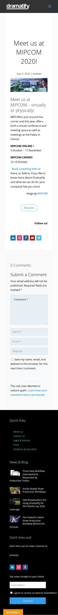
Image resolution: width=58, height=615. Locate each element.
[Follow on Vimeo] (38, 237)
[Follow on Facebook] (26, 237)
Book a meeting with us (25, 169)
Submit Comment (33, 378)
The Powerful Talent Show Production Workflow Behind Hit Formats (27, 522)
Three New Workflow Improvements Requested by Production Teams (27, 475)
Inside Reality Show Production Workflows (34, 490)
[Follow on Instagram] (19, 237)
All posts (29, 208)
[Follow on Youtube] (32, 237)
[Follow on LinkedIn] (13, 237)
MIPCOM (42, 193)
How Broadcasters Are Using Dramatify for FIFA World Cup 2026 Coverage (28, 504)
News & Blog (19, 462)
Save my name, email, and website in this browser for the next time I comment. (29, 364)
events (37, 74)
